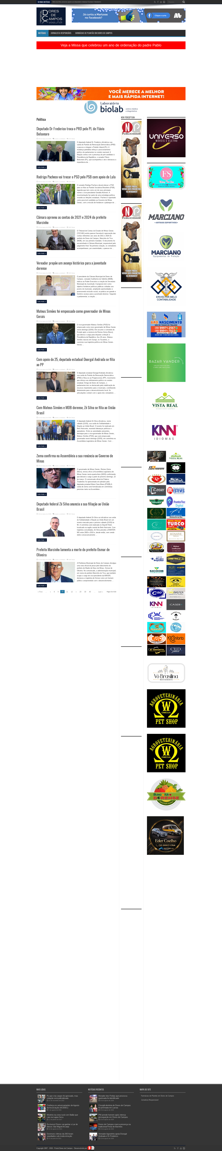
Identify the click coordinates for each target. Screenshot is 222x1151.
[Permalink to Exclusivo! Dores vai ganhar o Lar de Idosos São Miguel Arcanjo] (41, 1130)
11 (67, 592)
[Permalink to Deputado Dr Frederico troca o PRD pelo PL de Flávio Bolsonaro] (55, 161)
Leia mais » (41, 167)
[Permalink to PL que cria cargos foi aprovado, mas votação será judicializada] (41, 1102)
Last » (100, 592)
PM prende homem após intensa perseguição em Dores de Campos (113, 1116)
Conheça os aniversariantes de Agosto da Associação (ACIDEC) (63, 1106)
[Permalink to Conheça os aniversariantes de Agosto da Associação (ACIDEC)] (41, 1111)
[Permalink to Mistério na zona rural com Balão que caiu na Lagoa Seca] (41, 1121)
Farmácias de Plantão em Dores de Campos (93, 33)
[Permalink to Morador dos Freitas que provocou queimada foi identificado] (93, 1102)
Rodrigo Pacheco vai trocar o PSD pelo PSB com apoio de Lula (75, 176)
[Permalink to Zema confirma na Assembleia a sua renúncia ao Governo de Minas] (55, 488)
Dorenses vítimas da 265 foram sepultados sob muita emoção (60, 1135)
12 (72, 592)
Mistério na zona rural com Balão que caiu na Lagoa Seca (62, 1116)
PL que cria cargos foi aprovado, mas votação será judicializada (62, 1097)
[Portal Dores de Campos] (51, 23)
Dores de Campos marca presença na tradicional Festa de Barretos (114, 1125)
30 (85, 592)
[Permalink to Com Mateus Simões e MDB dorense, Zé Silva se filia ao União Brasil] (55, 440)
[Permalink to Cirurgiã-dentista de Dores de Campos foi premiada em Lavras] (93, 1111)
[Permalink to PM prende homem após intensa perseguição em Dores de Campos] (93, 1121)
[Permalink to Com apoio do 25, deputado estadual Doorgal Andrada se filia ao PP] (55, 391)
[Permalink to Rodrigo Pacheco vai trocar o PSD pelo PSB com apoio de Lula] (55, 204)
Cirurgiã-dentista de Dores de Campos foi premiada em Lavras (114, 1106)
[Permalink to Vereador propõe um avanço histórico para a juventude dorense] (55, 295)
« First (40, 592)
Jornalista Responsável (61, 33)
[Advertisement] (111, 69)
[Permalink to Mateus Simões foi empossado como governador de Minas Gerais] (55, 343)
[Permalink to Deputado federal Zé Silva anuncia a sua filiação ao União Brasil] (55, 536)
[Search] (184, 2)
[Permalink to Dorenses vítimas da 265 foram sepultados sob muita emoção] (41, 1140)
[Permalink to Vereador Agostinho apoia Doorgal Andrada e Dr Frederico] (93, 1140)
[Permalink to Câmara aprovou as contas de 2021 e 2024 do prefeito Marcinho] (55, 249)
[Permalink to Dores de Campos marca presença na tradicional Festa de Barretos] (93, 1130)
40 (90, 592)
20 (80, 592)
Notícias (42, 33)
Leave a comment (60, 138)
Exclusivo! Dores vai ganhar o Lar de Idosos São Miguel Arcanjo (62, 1125)
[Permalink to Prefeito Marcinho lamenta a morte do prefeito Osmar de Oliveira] (55, 582)
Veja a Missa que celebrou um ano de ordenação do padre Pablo (111, 45)
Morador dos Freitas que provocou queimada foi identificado (74, 2)
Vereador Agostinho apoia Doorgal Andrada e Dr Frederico (112, 1135)
